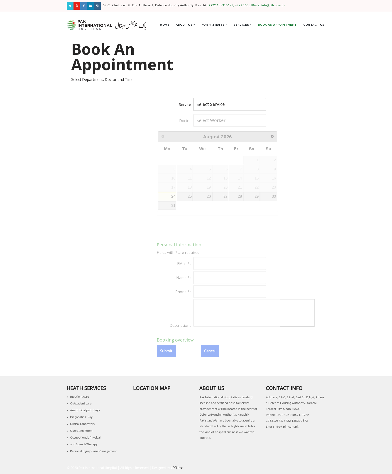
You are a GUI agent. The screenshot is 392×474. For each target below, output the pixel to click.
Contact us (313, 24)
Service (185, 104)
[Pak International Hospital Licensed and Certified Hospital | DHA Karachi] (106, 25)
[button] (194, 24)
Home (164, 24)
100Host (177, 468)
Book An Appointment (277, 24)
